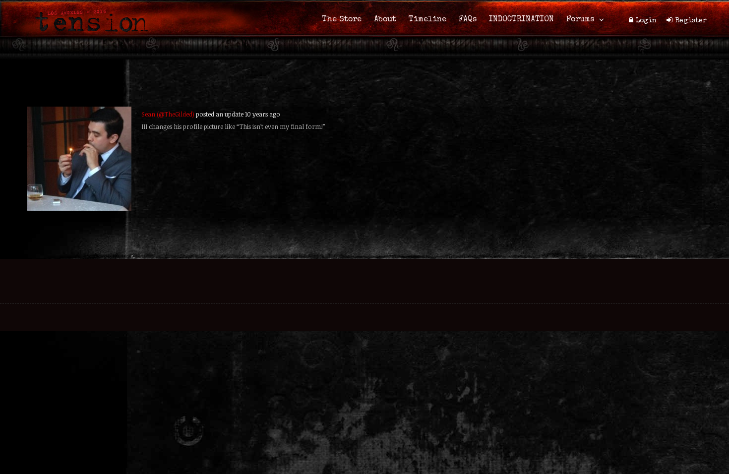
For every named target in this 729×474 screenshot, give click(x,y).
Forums (580, 20)
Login (646, 20)
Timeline (427, 20)
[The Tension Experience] (88, 38)
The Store (342, 20)
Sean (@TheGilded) (167, 114)
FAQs (468, 20)
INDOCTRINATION (521, 20)
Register (691, 20)
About (385, 20)
